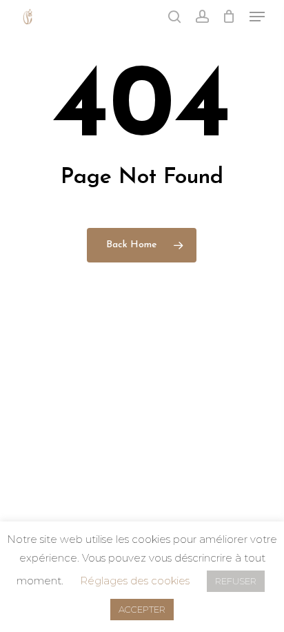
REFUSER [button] (235, 580)
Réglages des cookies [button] (135, 580)
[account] (201, 16)
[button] (257, 16)
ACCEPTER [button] (142, 609)
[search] (174, 16)
